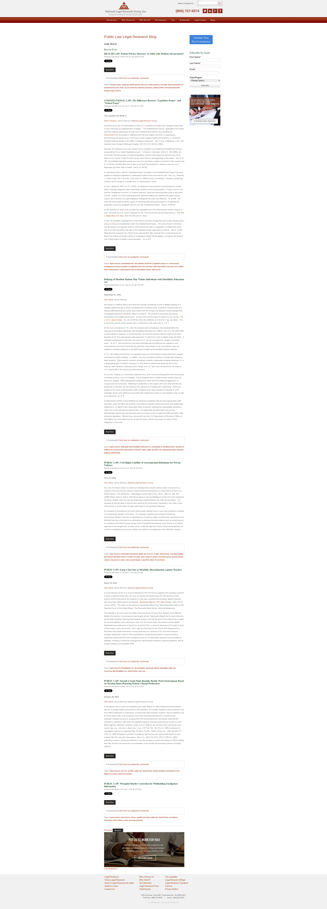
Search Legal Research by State (119, 883)
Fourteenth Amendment (129, 554)
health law (125, 85)
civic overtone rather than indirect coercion (157, 267)
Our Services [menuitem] (112, 20)
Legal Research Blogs (175, 880)
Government (109, 135)
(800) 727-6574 (187, 11)
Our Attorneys (145, 883)
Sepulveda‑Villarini (152, 668)
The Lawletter (171, 877)
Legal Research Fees (149, 886)
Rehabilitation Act (127, 668)
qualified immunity (143, 817)
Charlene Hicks (115, 85)
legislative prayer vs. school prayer (166, 263)
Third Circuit (156, 270)
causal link (145, 560)
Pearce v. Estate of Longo (130, 557)
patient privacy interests (139, 85)
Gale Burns (115, 57)
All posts (118, 830)
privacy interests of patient (122, 774)
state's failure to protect (149, 557)
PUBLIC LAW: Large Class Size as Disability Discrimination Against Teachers (143, 569)
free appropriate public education (171, 450)
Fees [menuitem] (173, 20)
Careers (168, 886)
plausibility (164, 668)
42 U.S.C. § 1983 (153, 554)
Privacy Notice (171, 889)
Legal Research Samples (176, 883)
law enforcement (165, 557)
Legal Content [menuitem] (200, 20)
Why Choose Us (146, 877)
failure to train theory (157, 560)
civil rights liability (176, 554)
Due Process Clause (128, 817)
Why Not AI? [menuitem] (144, 20)
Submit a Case (111, 886)
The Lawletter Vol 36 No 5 (143, 263)
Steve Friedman (110, 121)
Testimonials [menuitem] (185, 20)
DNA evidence (118, 820)
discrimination (140, 668)
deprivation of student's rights (135, 450)
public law (150, 450)
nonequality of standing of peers (163, 447)
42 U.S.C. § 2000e (127, 771)
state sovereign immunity (133, 820)
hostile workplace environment (164, 771)
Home (180, 3)
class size (141, 671)
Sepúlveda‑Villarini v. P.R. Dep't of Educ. (156, 602)
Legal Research (111, 877)
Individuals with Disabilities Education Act (136, 447)
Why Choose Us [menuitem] (128, 20)
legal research (115, 263)
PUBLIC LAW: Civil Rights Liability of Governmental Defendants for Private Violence (142, 464)
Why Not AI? (144, 880)
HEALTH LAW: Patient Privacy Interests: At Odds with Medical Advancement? (144, 53)
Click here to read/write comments (133, 78)
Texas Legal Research (114, 880)
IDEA (157, 450)
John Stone (108, 300)
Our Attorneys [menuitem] (160, 20)
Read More (110, 70)
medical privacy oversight (157, 85)
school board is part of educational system (135, 270)
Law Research (110, 869)
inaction (174, 557)
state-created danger (132, 560)
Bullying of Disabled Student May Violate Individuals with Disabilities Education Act (144, 281)
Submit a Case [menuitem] (112, 25)
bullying (107, 453)
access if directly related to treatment (138, 88)
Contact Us (188, 3)
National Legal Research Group (144, 121)
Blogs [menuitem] (213, 20)
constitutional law (127, 263)
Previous (108, 830)
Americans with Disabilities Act (115, 671)
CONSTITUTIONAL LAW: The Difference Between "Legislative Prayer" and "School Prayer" (142, 102)
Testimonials (145, 889)
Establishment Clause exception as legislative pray (122, 267)
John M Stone (115, 453)
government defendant (112, 557)
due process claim (117, 560)
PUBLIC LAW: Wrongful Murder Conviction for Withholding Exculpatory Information (141, 785)
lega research (116, 91)
